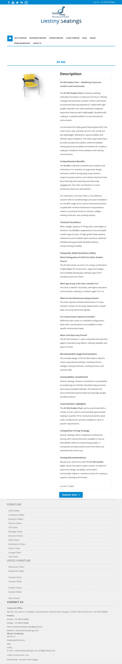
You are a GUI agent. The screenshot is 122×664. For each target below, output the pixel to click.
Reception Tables (15, 519)
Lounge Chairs (14, 552)
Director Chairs (15, 523)
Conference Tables (16, 514)
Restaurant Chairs (16, 566)
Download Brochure (22, 43)
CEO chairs (13, 527)
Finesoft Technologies (28, 659)
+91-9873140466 (108, 2)
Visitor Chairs (14, 548)
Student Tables (14, 592)
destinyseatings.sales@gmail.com (28, 626)
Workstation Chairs (16, 544)
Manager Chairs (15, 531)
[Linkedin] (21, 3)
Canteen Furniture (56, 38)
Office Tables (13, 510)
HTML (9, 647)
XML (9, 643)
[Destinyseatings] (61, 17)
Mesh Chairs (13, 540)
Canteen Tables (15, 581)
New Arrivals (13, 598)
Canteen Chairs (15, 577)
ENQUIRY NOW (69, 494)
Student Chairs (15, 587)
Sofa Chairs (13, 556)
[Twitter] (17, 3)
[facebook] (8, 3)
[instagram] (26, 3)
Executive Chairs (15, 535)
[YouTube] (13, 3)
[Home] (10, 38)
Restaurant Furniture (38, 38)
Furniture (14, 504)
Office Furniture (20, 38)
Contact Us (37, 43)
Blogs (84, 38)
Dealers (93, 38)
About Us (11, 636)
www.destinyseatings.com (27, 630)
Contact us (15, 602)
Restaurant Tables (16, 571)
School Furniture (72, 38)
